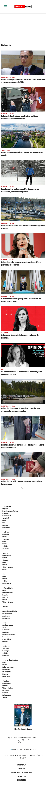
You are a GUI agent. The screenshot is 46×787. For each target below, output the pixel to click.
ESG (3, 523)
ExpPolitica (18, 740)
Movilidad (5, 632)
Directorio (21, 780)
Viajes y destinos (7, 688)
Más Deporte (6, 672)
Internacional (8, 77)
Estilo (4, 590)
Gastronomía (6, 683)
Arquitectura (6, 616)
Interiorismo (6, 618)
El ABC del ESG (6, 639)
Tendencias (6, 150)
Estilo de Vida (6, 695)
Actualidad (5, 648)
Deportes (5, 595)
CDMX (4, 541)
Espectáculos (6, 555)
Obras (4, 520)
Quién (5, 553)
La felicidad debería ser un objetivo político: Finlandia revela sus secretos (19, 117)
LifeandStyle (6, 527)
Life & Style (7, 588)
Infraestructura (7, 613)
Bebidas (4, 686)
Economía (5, 513)
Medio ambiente (7, 625)
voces (4, 369)
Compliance (21, 768)
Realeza (4, 558)
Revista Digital (6, 676)
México (4, 537)
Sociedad (5, 548)
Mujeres (5, 525)
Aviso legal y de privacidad (21, 772)
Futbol (4, 662)
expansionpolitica (23, 740)
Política (5, 532)
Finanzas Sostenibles (8, 634)
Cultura (4, 569)
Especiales (5, 655)
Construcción (6, 609)
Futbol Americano (7, 667)
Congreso (5, 539)
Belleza (4, 565)
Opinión (4, 333)
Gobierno (5, 534)
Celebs (4, 581)
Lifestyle (5, 674)
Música (4, 600)
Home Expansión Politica (10, 511)
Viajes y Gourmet (7, 567)
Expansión (6, 506)
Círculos (5, 560)
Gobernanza (6, 630)
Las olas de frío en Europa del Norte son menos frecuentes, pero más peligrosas (20, 190)
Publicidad (21, 765)
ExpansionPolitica (28, 740)
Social (4, 627)
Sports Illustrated (10, 660)
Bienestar (5, 693)
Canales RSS (21, 776)
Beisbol (4, 665)
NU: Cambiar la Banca (23, 729)
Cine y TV (5, 597)
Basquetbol (6, 669)
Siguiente (23, 488)
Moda (4, 562)
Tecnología (5, 518)
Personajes (5, 690)
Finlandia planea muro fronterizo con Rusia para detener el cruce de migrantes (20, 409)
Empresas (5, 509)
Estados (4, 544)
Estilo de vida (6, 583)
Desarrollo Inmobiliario (9, 611)
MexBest (6, 681)
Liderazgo (5, 651)
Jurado (4, 697)
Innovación (5, 637)
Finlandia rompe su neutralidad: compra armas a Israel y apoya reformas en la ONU (23, 80)
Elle (4, 574)
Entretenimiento (7, 592)
